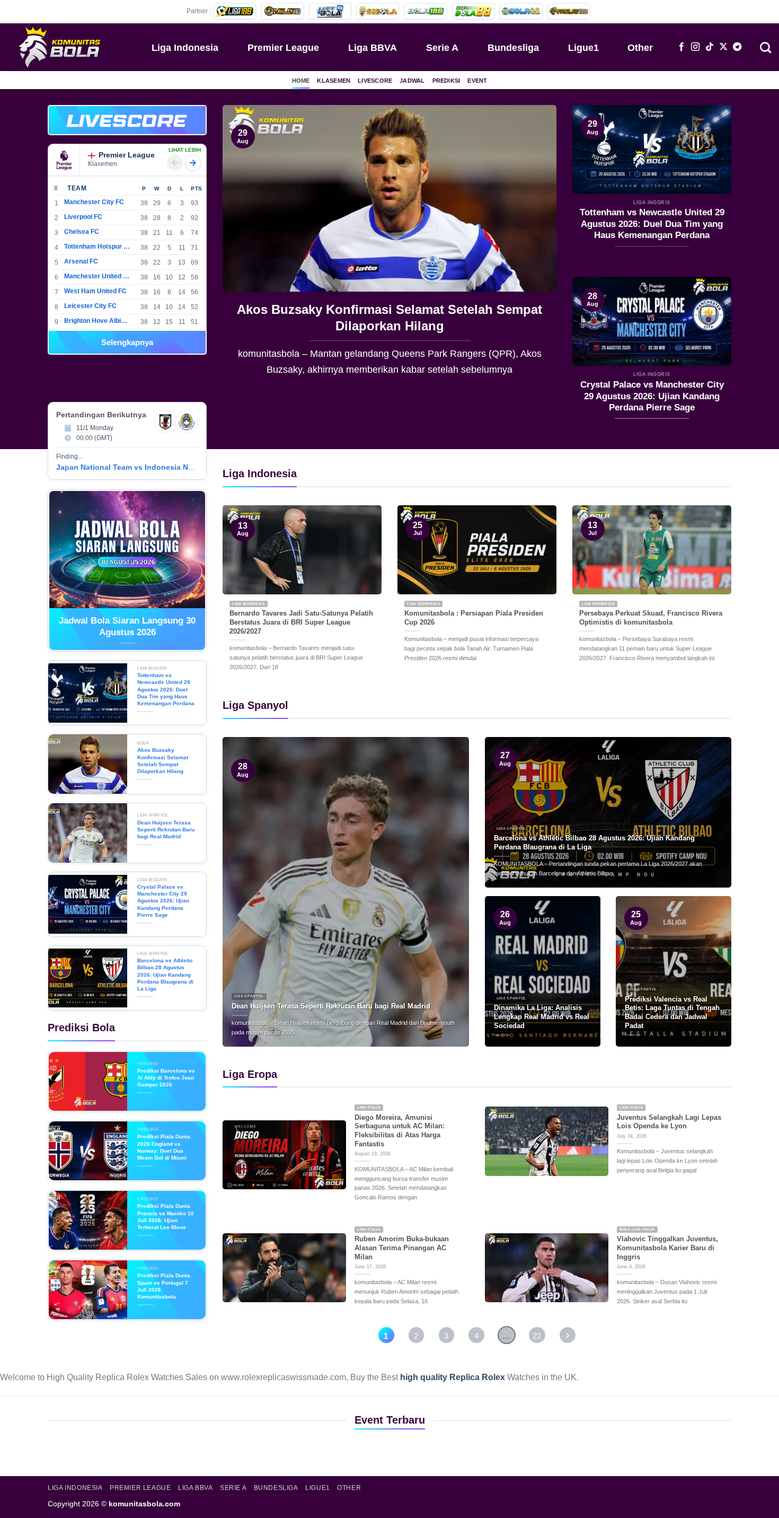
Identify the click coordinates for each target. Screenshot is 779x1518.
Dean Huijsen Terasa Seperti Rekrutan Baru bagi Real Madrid (389, 317)
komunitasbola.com (144, 1503)
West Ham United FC (95, 291)
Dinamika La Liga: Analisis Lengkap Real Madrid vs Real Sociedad (541, 1016)
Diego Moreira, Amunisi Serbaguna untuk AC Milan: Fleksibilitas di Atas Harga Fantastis (400, 1130)
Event (477, 80)
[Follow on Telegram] (737, 47)
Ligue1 (583, 47)
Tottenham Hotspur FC (97, 246)
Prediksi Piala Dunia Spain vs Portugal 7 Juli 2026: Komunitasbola (163, 1286)
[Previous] (242, 248)
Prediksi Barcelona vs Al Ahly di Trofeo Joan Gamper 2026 (166, 1078)
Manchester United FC (97, 276)
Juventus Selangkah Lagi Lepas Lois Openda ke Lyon (669, 1121)
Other (640, 47)
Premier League (283, 47)
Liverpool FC (83, 217)
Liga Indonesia (185, 47)
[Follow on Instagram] (695, 47)
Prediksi (446, 80)
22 (537, 1335)
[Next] (536, 248)
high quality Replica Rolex (452, 1377)
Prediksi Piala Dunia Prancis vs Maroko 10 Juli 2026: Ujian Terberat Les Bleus (165, 1216)
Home (301, 80)
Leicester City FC (90, 306)
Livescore (375, 80)
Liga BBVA (372, 47)
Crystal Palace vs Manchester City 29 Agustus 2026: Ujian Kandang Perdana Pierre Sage (652, 396)
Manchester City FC (94, 202)
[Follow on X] (723, 47)
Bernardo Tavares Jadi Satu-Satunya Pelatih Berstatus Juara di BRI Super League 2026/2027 (301, 622)
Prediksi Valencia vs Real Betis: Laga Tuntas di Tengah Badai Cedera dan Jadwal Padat (672, 1012)
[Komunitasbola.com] (61, 46)
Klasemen (333, 80)
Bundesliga (513, 47)
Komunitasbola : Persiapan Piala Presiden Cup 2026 (473, 617)
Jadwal (412, 80)
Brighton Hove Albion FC (97, 320)
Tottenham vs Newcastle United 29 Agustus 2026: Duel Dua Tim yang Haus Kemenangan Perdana (652, 223)
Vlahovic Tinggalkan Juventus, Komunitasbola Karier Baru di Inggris (667, 1247)
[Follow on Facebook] (681, 47)
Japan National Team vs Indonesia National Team (145, 467)
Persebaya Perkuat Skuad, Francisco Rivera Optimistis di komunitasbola (650, 617)
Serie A (442, 47)
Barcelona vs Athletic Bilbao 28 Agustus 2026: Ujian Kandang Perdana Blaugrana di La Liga (165, 974)
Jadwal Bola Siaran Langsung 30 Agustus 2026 (127, 626)
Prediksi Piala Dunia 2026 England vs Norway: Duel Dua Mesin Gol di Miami (163, 1147)
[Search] (765, 47)
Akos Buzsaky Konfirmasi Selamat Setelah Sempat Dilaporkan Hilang (162, 760)
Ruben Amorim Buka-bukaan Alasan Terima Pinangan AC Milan (402, 1247)
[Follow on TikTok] (709, 47)
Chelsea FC (81, 231)
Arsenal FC (81, 261)
